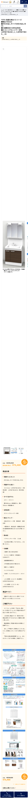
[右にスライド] (26, 451)
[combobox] (14, 6)
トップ (2, 9)
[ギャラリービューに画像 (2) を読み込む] (14, 451)
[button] (26, 2)
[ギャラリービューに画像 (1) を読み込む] (7, 451)
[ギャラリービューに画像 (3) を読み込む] (21, 451)
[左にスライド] (1, 451)
